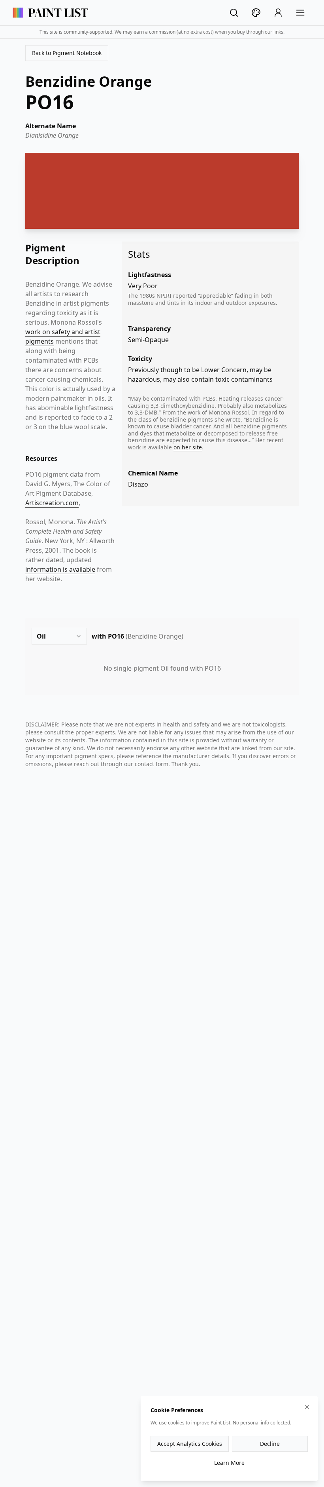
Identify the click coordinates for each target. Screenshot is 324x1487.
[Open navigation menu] (300, 13)
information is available (60, 569)
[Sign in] (278, 13)
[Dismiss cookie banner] (307, 1407)
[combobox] (59, 636)
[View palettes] (256, 13)
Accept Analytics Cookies (189, 1443)
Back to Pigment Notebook (67, 53)
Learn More (229, 1462)
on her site (187, 447)
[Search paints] (234, 13)
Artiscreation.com (52, 502)
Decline (270, 1443)
